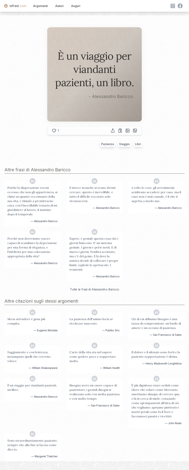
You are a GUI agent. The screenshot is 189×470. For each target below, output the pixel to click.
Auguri (75, 6)
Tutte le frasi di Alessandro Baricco (94, 289)
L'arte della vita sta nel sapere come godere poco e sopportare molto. (92, 356)
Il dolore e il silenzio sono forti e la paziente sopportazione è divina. (155, 354)
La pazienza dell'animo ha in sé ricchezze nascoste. (91, 321)
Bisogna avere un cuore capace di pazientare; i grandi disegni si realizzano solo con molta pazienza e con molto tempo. (94, 391)
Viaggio (124, 144)
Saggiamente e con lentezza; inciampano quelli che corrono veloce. (29, 356)
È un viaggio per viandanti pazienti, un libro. (32, 387)
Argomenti (40, 6)
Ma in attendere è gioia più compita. (26, 321)
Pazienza (107, 144)
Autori (59, 6)
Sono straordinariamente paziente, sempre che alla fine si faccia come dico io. (32, 445)
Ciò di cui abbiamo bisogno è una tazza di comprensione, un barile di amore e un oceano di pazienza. (156, 323)
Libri (138, 144)
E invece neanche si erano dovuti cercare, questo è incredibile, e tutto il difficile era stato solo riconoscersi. (92, 194)
